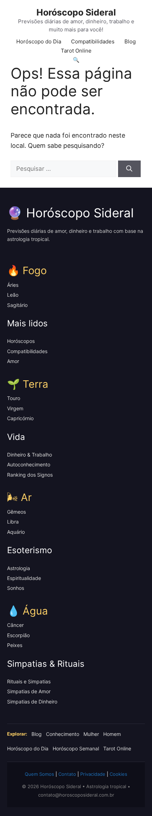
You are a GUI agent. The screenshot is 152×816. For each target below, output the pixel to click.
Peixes (14, 645)
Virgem (15, 408)
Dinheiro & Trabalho (29, 455)
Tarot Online (76, 50)
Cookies (118, 774)
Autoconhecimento (28, 464)
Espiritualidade (24, 578)
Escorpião (18, 635)
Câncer (15, 625)
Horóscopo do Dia (38, 41)
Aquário (16, 532)
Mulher (91, 734)
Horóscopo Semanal (76, 748)
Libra (13, 522)
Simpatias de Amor (29, 691)
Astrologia (18, 568)
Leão (12, 295)
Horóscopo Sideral (76, 12)
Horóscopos (21, 341)
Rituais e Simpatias (29, 681)
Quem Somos (39, 774)
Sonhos (15, 588)
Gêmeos (16, 512)
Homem (112, 734)
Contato (67, 774)
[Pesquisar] (129, 169)
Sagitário (17, 305)
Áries (12, 285)
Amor (13, 361)
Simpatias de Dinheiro (32, 702)
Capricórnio (20, 418)
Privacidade (92, 774)
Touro (13, 398)
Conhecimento (62, 734)
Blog (130, 41)
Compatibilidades (93, 41)
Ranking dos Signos (30, 475)
